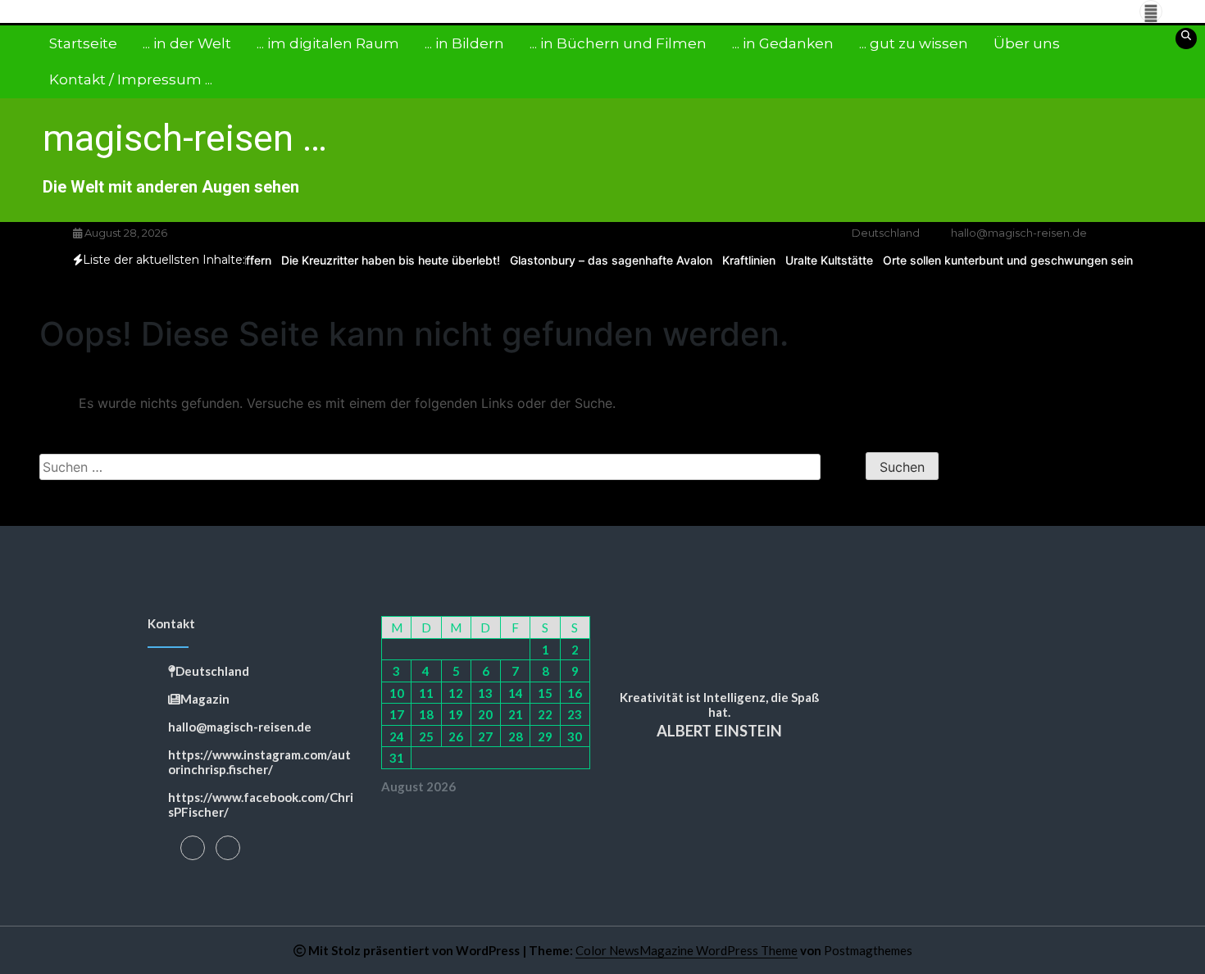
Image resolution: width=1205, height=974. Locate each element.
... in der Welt (187, 43)
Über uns (1027, 43)
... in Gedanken (783, 43)
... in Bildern (464, 43)
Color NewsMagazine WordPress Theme (686, 950)
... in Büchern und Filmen (618, 43)
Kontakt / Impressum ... (130, 79)
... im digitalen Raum (328, 43)
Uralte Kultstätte (822, 260)
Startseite (83, 43)
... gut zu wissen (913, 43)
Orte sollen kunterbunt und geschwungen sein (1001, 260)
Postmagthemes (868, 950)
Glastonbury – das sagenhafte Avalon (604, 260)
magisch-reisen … (185, 138)
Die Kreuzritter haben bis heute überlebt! (384, 260)
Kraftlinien (742, 260)
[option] (384, 260)
